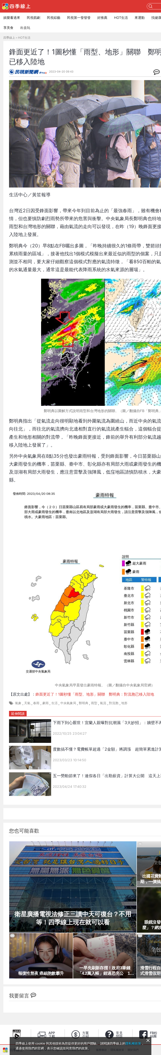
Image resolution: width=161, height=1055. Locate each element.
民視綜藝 (53, 17)
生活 (54, 703)
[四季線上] (16, 6)
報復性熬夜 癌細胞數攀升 (41, 973)
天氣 (27, 703)
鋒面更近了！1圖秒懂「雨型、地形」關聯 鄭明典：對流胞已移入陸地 (94, 694)
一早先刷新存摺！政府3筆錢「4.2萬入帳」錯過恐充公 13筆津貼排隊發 (105, 971)
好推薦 (102, 17)
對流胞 (113, 703)
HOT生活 (121, 17)
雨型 (94, 703)
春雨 (36, 703)
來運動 (140, 17)
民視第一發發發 (79, 17)
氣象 (18, 703)
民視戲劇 (33, 17)
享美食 (8, 28)
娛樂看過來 (11, 17)
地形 (124, 703)
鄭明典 (83, 703)
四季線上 (9, 37)
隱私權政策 (133, 1043)
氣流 (103, 703)
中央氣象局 (68, 703)
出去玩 (25, 28)
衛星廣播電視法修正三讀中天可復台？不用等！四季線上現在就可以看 (72, 918)
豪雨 (45, 703)
